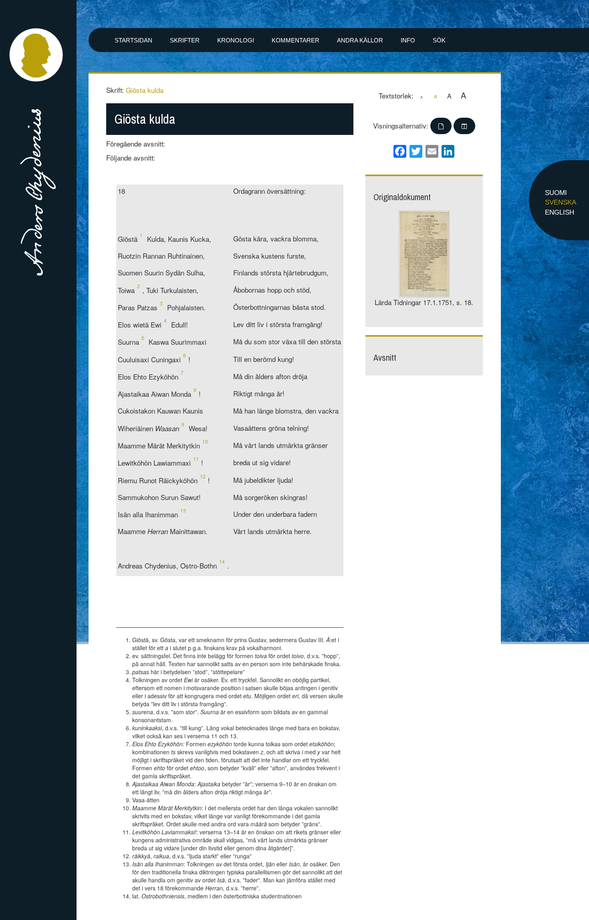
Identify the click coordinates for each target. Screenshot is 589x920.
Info (408, 40)
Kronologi (235, 40)
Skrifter (185, 40)
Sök (439, 40)
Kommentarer (295, 40)
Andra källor (360, 40)
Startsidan (133, 40)
